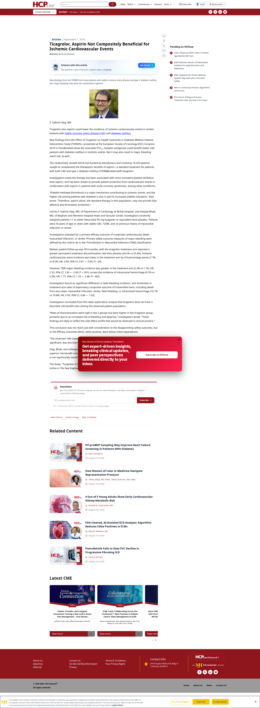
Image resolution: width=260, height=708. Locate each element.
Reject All (201, 701)
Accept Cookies (220, 701)
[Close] (256, 702)
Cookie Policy (117, 705)
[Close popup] (179, 339)
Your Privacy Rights (180, 701)
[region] (130, 702)
